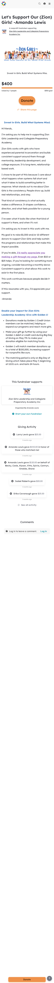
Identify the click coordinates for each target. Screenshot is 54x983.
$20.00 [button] (39, 481)
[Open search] (39, 3)
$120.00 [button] (33, 462)
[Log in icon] (44, 3)
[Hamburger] (49, 3)
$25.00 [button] (38, 434)
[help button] (49, 978)
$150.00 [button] (34, 447)
